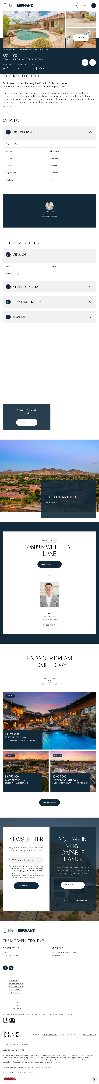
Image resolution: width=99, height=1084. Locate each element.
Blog (11, 999)
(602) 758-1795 (83, 5)
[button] (73, 885)
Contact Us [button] (14, 992)
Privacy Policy (29, 877)
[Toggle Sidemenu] (93, 5)
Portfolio (13, 980)
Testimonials (15, 1008)
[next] (53, 681)
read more (50, 502)
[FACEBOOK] (5, 967)
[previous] (45, 681)
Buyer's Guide (15, 1002)
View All (81, 38)
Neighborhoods (16, 983)
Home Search (15, 989)
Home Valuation (16, 986)
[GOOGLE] (11, 967)
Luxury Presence (49, 1034)
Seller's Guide (15, 1005)
